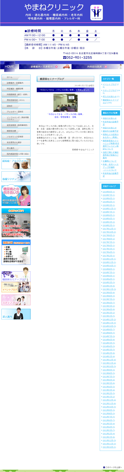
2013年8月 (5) (109, 373)
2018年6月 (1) (109, 215)
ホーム (9, 77)
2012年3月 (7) (109, 430)
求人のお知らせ (110, 96)
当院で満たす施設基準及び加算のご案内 (111, 155)
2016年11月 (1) (109, 262)
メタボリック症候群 (15, 137)
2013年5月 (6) (109, 383)
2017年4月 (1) (109, 252)
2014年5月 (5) (109, 343)
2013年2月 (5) (109, 393)
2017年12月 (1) (109, 229)
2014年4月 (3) (109, 346)
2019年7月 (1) (109, 195)
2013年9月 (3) (109, 370)
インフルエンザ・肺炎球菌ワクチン (18, 118)
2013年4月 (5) (109, 387)
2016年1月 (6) (109, 286)
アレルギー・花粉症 (15, 112)
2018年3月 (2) (109, 222)
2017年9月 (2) (109, 235)
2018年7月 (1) (109, 212)
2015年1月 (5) (109, 316)
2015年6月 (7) (109, 303)
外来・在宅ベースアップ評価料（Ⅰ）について (111, 167)
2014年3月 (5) (109, 350)
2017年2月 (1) (109, 256)
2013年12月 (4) (109, 360)
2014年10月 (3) (109, 326)
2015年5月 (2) (109, 306)
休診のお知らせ (110, 118)
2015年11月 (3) (109, 289)
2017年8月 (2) (109, 239)
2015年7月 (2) (109, 299)
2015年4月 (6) (109, 309)
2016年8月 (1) (109, 269)
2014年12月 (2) (109, 319)
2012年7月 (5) (109, 417)
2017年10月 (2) (109, 232)
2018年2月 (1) (109, 225)
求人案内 (10, 148)
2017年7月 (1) (109, 242)
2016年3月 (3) (109, 282)
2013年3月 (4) (109, 390)
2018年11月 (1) (109, 208)
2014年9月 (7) (109, 329)
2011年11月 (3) (109, 444)
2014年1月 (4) (109, 356)
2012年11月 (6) (109, 403)
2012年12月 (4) (109, 400)
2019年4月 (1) (109, 202)
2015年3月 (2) (109, 313)
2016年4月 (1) (109, 279)
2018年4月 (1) (109, 218)
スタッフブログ (110, 90)
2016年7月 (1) (109, 272)
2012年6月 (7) (109, 420)
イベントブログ (110, 84)
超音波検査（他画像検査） (18, 125)
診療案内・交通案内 (15, 83)
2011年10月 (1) (109, 447)
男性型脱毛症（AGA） (16, 100)
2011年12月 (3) (109, 440)
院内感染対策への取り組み (18, 154)
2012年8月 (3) (109, 413)
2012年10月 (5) (109, 407)
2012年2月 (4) (109, 434)
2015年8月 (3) (109, 296)
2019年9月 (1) (109, 192)
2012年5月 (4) (109, 424)
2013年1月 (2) (109, 397)
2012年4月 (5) (109, 427)
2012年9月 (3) (109, 410)
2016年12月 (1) (109, 259)
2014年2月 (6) (109, 353)
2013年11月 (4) (109, 363)
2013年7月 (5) (109, 376)
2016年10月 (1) (109, 266)
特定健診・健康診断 (15, 89)
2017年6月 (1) (109, 245)
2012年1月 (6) (109, 437)
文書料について (110, 161)
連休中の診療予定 (111, 131)
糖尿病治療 (11, 131)
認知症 (9, 106)
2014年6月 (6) (109, 340)
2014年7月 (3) (109, 336)
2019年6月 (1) (109, 198)
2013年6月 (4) (109, 380)
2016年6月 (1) (109, 276)
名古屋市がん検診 (14, 142)
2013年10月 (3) (109, 366)
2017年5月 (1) (109, 249)
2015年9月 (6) (109, 292)
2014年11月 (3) (109, 323)
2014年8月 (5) (109, 333)
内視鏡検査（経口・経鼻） (18, 94)
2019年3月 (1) (109, 205)
